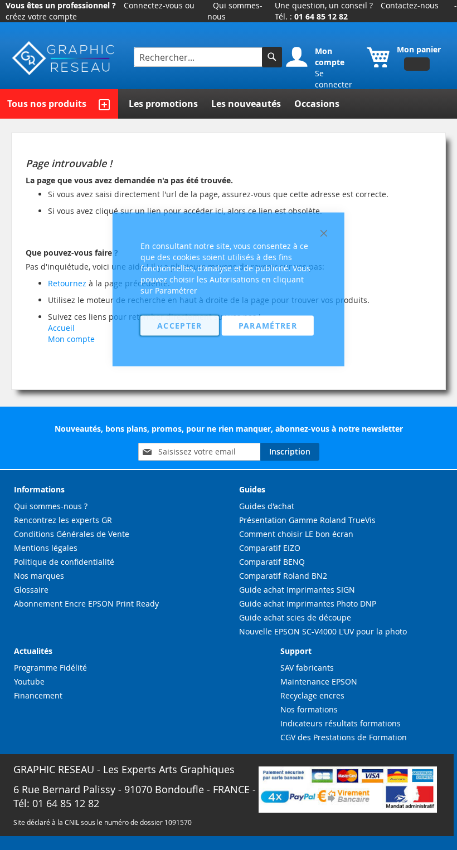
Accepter (179, 325)
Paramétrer (268, 325)
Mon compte (71, 339)
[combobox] (199, 57)
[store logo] (64, 58)
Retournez (67, 283)
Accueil (61, 328)
